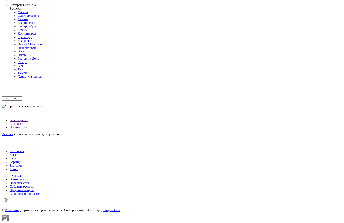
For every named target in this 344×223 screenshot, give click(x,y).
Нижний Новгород (30, 44)
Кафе (13, 154)
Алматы (23, 19)
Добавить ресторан (22, 186)
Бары (13, 158)
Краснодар (25, 37)
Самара (22, 62)
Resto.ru (7, 134)
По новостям (18, 127)
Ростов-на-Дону (28, 58)
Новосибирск (27, 47)
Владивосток (26, 22)
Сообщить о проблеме (25, 193)
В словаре (16, 123)
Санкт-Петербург (29, 15)
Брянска (30, 5)
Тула (21, 69)
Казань (22, 30)
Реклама (15, 175)
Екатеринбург (27, 26)
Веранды (16, 162)
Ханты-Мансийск (30, 76)
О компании (18, 179)
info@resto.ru (111, 210)
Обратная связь (20, 183)
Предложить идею (22, 190)
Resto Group (13, 210)
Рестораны (17, 151)
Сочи (21, 65)
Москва (23, 12)
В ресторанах (19, 120)
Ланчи (14, 169)
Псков (22, 55)
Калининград (27, 33)
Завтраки (16, 165)
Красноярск (25, 40)
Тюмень (23, 73)
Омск (21, 51)
